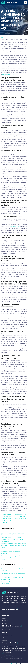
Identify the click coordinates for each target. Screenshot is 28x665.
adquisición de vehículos (8, 74)
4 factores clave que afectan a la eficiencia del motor (20, 516)
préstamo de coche (14, 226)
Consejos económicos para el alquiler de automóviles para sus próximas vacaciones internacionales (12, 539)
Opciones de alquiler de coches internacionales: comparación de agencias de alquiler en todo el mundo (13, 545)
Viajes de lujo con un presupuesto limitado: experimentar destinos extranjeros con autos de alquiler (14, 557)
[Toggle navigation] (25, 2)
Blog (3, 37)
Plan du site (14, 664)
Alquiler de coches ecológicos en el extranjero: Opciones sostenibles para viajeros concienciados (13, 551)
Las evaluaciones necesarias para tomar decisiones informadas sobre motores (7, 518)
